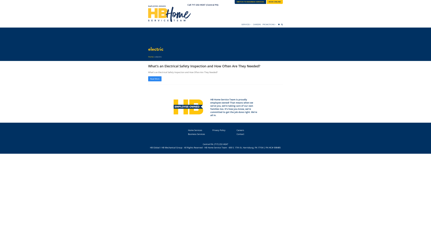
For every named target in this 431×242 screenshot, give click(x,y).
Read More (154, 79)
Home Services (195, 130)
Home (151, 56)
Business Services (196, 134)
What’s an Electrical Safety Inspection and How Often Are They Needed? (204, 66)
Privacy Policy (218, 130)
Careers (240, 130)
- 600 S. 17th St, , (245, 147)
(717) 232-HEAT (221, 144)
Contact (240, 134)
